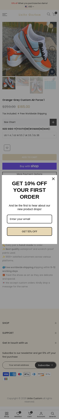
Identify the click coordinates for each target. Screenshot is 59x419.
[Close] (53, 179)
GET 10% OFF (29, 231)
